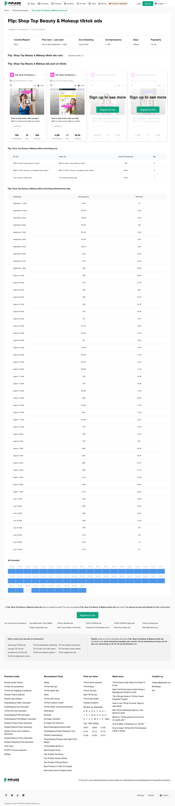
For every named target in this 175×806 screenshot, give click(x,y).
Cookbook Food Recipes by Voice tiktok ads (100, 627)
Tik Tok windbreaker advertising (45, 645)
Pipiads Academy (90, 702)
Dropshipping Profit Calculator (17, 714)
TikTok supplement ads (67, 652)
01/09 (85, 735)
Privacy (140, 795)
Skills (46, 694)
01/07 (103, 735)
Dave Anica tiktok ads (122, 627)
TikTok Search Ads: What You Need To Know (128, 684)
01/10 (103, 731)
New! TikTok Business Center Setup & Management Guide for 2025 (128, 691)
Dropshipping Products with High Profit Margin (60, 740)
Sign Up (148, 3)
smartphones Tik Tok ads (17, 652)
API (153, 690)
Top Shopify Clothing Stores (56, 762)
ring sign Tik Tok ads (15, 648)
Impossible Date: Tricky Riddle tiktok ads (43, 623)
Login (139, 3)
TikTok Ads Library (52, 698)
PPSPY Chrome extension (15, 750)
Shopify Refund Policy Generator (18, 727)
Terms (151, 795)
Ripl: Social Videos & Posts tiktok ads (71, 627)
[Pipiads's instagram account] (23, 795)
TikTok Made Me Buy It (53, 746)
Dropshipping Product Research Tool (59, 731)
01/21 (85, 731)
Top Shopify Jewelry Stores (55, 758)
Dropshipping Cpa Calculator (16, 706)
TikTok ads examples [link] (20, 10)
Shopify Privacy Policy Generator (18, 723)
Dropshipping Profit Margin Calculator (20, 718)
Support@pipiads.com (161, 682)
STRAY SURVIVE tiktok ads (124, 623)
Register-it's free (107, 109)
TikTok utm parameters (14, 686)
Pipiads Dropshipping (53, 735)
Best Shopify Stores (52, 750)
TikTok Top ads (89, 690)
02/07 (85, 727)
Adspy (46, 682)
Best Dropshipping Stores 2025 (57, 727)
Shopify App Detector (13, 698)
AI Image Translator (52, 718)
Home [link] (6, 10)
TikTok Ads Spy (50, 686)
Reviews (47, 714)
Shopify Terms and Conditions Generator (17, 732)
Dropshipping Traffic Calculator (17, 702)
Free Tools (8, 746)
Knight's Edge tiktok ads (38, 627)
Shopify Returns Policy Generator (18, 738)
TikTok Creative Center (53, 702)
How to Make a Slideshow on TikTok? (128, 723)
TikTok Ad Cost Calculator (15, 710)
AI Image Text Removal (53, 723)
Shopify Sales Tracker (13, 682)
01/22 (103, 727)
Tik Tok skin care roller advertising (46, 648)
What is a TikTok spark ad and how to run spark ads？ (128, 718)
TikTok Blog (88, 686)
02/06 (94, 727)
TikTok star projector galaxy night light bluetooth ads (46, 652)
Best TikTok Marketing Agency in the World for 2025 (127, 711)
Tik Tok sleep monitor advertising (71, 648)
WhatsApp (156, 686)
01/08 (94, 735)
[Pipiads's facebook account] (6, 795)
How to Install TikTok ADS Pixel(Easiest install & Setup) (129, 729)
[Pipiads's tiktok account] (18, 795)
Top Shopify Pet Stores (53, 754)
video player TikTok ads (17, 645)
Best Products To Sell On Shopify (58, 766)
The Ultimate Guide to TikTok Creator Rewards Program (128, 697)
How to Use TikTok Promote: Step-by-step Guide (128, 704)
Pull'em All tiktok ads (65, 623)
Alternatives (49, 710)
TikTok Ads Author (91, 698)
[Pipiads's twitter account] (12, 795)
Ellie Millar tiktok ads (150, 627)
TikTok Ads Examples (92, 682)
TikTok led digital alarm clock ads (20, 656)
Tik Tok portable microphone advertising (71, 645)
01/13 (94, 731)
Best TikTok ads (90, 694)
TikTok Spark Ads (51, 690)
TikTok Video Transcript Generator (58, 706)
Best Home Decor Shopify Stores (58, 770)
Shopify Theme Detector (14, 694)
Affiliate (7, 754)
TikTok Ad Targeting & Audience (18, 690)
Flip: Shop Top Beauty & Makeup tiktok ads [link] (49, 10)
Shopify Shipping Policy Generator (18, 742)
